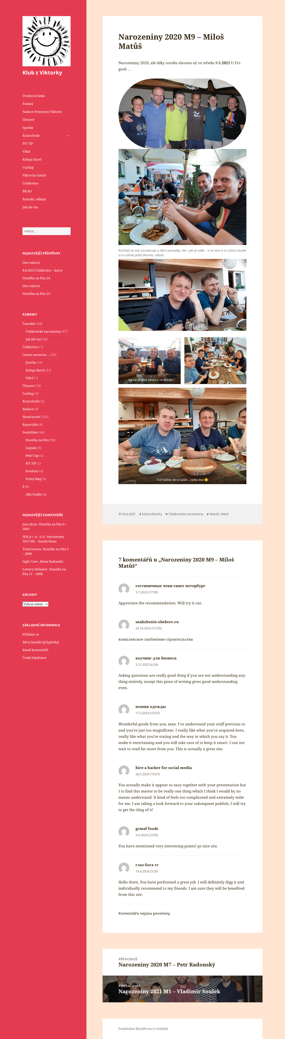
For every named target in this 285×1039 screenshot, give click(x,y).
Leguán (31, 448)
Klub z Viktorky (42, 72)
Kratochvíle (31, 135)
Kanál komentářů (35, 650)
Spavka (27, 127)
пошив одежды (151, 706)
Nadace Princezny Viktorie (42, 112)
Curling (28, 167)
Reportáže (30, 424)
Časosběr (29, 324)
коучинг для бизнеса (156, 658)
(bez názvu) (31, 262)
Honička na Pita (37, 440)
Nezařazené (31, 417)
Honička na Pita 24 (36, 278)
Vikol (26, 151)
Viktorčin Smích (34, 175)
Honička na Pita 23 (36, 294)
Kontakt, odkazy (34, 199)
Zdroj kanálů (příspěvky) (40, 642)
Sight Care (30, 561)
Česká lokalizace (34, 658)
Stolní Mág (33, 479)
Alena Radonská (51, 561)
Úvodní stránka (33, 96)
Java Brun (29, 524)
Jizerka (31, 362)
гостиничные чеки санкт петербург (170, 585)
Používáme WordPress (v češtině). (143, 1029)
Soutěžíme (30, 432)
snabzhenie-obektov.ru (157, 621)
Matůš (214, 514)
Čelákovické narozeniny (43, 331)
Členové (28, 120)
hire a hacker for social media (164, 767)
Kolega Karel (31, 159)
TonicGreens (31, 549)
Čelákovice (30, 183)
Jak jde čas (30, 207)
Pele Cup (32, 455)
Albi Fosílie (34, 494)
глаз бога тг (147, 864)
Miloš (225, 514)
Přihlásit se (30, 634)
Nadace (28, 409)
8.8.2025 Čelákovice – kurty (42, 270)
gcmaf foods (147, 828)
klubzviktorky (152, 514)
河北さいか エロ (33, 537)
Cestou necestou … (36, 355)
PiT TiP (27, 143)
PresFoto (32, 471)
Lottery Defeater (35, 569)
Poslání (27, 104)
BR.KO (27, 191)
